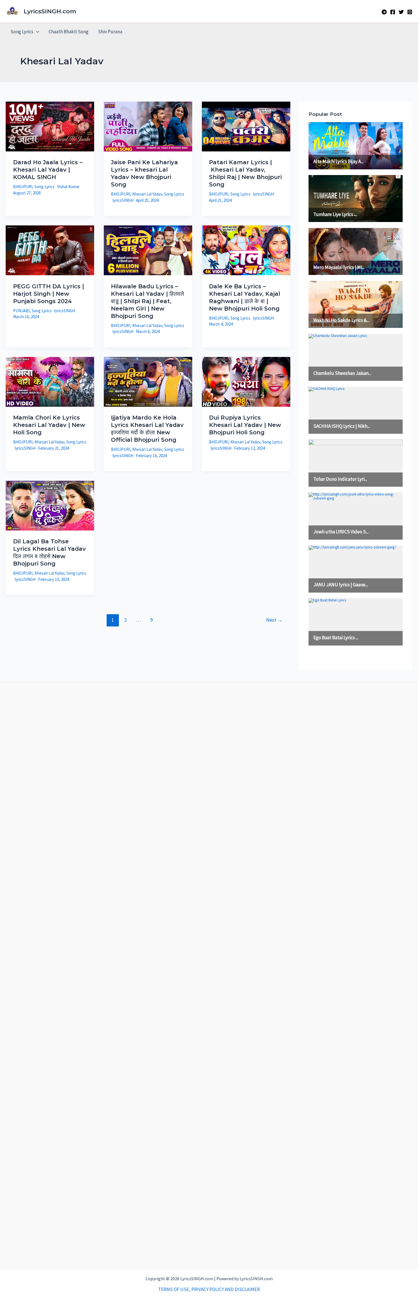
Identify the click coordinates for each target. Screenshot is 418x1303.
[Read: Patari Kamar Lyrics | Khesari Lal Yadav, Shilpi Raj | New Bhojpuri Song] (246, 126)
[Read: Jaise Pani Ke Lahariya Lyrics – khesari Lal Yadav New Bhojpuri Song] (148, 126)
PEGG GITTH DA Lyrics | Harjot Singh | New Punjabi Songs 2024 (48, 294)
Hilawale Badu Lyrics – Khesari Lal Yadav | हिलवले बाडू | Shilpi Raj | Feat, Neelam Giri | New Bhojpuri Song (147, 301)
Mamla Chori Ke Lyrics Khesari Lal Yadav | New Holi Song (49, 425)
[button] (36, 31)
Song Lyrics (22, 31)
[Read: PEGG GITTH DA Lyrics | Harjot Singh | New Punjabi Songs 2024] (50, 250)
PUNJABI (21, 310)
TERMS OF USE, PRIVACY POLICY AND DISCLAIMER (209, 1289)
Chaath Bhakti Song (68, 31)
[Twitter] (401, 12)
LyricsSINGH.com (50, 11)
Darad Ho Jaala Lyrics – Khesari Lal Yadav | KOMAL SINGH (47, 169)
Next (274, 619)
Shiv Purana (110, 31)
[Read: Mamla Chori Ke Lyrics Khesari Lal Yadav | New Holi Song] (50, 381)
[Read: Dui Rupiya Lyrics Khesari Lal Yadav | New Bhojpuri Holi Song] (246, 381)
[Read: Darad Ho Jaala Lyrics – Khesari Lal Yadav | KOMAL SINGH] (50, 126)
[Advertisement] (209, 975)
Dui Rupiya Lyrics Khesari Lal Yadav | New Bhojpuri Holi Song (245, 425)
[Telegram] (384, 12)
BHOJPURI (22, 186)
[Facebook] (392, 12)
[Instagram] (409, 12)
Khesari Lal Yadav (147, 194)
